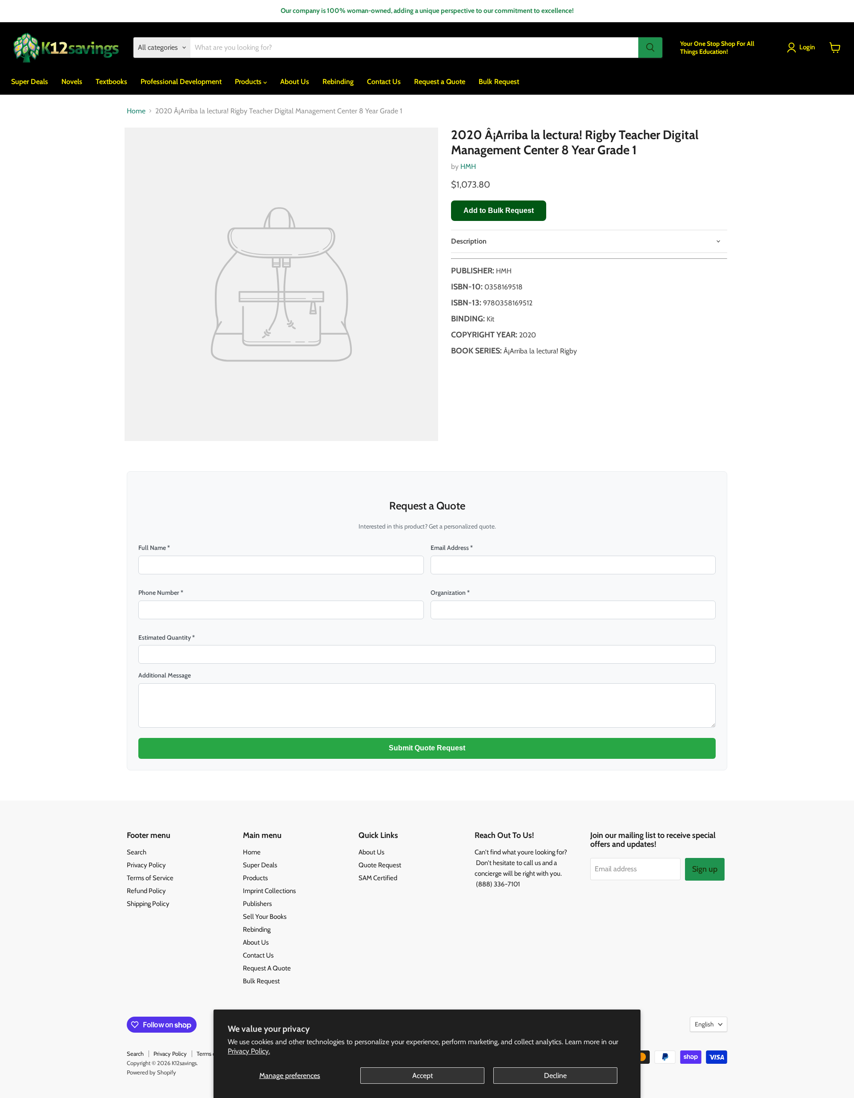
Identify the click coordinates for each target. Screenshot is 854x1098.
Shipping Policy (148, 904)
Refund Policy (146, 891)
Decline (555, 1075)
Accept (422, 1075)
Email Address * (452, 548)
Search (136, 852)
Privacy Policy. (249, 1051)
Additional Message (164, 675)
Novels (71, 81)
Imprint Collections (269, 891)
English (704, 1024)
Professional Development (181, 81)
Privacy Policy (146, 865)
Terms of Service (150, 878)
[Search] (650, 47)
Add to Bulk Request (498, 210)
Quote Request (380, 865)
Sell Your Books (264, 917)
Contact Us (384, 81)
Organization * (450, 593)
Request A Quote (267, 968)
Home (136, 111)
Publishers (257, 904)
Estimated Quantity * (166, 637)
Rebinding (338, 81)
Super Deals (29, 81)
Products (249, 81)
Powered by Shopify (151, 1072)
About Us (294, 81)
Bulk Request (499, 81)
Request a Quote (439, 81)
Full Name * (154, 548)
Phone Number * (160, 593)
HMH (468, 166)
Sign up (704, 869)
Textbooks (111, 81)
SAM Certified (378, 878)
